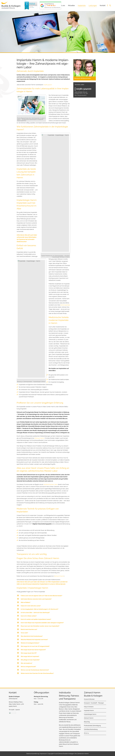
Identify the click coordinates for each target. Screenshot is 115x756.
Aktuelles (71, 5)
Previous (2, 30)
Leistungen (93, 5)
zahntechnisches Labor (51, 484)
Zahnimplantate (65, 305)
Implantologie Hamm (90, 714)
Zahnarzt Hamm (39, 438)
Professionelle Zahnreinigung (92, 725)
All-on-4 (86, 733)
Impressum (43, 753)
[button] (43, 595)
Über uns (61, 5)
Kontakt (102, 5)
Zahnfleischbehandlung (91, 729)
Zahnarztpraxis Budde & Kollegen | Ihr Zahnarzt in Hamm (11, 5)
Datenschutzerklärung (32, 753)
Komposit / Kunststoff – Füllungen (94, 703)
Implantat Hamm (89, 710)
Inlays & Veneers (88, 706)
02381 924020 (48, 84)
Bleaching (87, 722)
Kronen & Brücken (89, 699)
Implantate (82, 5)
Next (112, 30)
